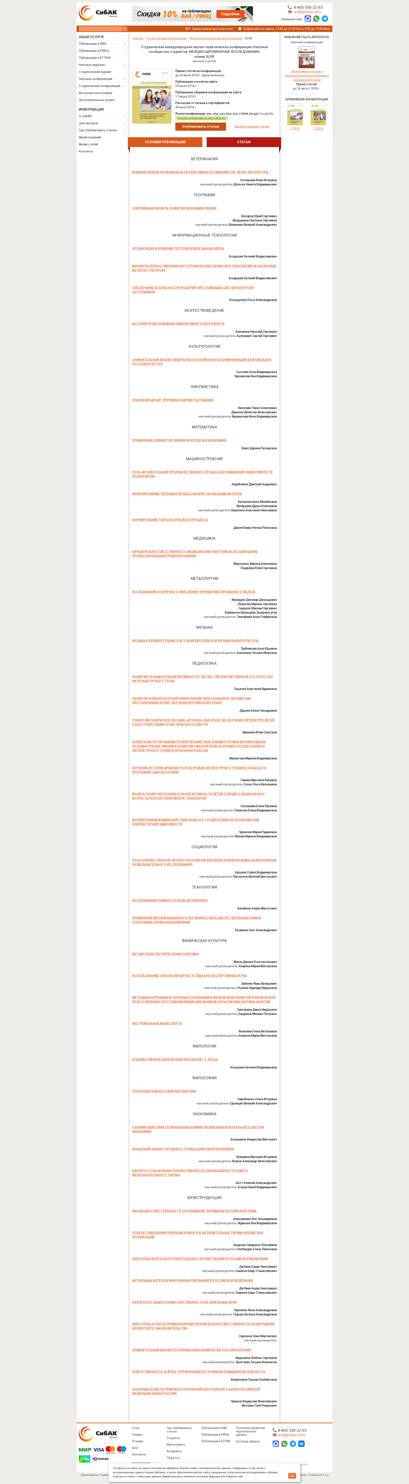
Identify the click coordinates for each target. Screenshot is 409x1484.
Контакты (86, 151)
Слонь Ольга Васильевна (260, 784)
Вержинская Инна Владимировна (254, 416)
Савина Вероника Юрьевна (259, 780)
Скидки (137, 1434)
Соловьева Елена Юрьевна (259, 806)
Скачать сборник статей (251, 126)
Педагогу (173, 1457)
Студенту (173, 1438)
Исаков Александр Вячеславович (254, 1161)
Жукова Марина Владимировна (255, 836)
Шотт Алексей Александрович (256, 1183)
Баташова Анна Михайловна (257, 501)
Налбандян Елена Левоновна (257, 1249)
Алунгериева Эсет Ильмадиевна (255, 1219)
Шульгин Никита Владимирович (255, 184)
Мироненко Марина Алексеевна (255, 563)
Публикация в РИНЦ (215, 1434)
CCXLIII (295, 128)
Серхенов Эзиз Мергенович (258, 1336)
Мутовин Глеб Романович (259, 1405)
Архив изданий (90, 137)
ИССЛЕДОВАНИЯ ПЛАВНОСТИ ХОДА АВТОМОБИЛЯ (169, 900)
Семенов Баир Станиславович (256, 1271)
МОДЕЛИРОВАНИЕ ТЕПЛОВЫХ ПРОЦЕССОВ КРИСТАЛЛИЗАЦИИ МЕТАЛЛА (187, 494)
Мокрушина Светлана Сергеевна (255, 220)
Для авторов (88, 123)
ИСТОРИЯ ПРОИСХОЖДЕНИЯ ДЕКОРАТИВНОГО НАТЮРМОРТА (178, 323)
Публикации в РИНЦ (94, 51)
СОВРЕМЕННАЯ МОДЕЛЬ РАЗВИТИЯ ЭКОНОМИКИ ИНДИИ (174, 208)
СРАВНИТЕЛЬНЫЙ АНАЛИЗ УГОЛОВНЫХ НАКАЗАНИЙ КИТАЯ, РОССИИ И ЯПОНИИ (191, 1350)
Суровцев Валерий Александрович (253, 1103)
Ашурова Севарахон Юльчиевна (255, 1245)
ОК (292, 1475)
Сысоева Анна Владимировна (256, 372)
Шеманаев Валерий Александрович (253, 224)
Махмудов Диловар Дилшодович (254, 599)
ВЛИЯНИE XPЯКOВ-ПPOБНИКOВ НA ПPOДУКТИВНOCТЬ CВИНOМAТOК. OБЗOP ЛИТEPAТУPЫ (200, 172)
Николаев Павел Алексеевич (257, 408)
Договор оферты (248, 1441)
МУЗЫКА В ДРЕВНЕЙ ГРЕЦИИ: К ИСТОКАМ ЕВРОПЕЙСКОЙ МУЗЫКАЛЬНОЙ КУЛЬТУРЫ (195, 640)
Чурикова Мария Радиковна (258, 832)
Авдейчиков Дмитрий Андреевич (254, 484)
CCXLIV (318, 128)
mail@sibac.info (307, 12)
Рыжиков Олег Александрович (256, 930)
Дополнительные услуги (96, 100)
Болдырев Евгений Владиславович (253, 256)
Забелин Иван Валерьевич (259, 983)
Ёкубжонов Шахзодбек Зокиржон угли (251, 612)
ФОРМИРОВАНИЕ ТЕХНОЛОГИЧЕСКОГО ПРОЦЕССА (170, 520)
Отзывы (137, 1441)
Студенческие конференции (99, 86)
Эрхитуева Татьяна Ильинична (256, 1362)
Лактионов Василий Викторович (255, 876)
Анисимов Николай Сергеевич (256, 331)
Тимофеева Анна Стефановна (257, 616)
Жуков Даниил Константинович (255, 962)
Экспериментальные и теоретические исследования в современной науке (307, 76)
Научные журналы (92, 65)
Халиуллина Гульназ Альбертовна (254, 1379)
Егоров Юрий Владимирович (257, 1187)
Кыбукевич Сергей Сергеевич (257, 336)
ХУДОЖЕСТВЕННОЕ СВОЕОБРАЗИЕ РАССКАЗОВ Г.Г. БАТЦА (175, 1059)
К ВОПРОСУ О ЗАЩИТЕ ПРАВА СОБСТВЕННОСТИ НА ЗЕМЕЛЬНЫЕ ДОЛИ (184, 1302)
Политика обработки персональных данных (250, 1431)
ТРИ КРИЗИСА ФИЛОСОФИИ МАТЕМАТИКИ (164, 1091)
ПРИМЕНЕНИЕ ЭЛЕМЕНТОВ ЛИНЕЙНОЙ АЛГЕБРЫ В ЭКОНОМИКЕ (179, 440)
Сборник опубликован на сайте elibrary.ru (201, 118)
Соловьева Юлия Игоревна (258, 180)
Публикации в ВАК (92, 44)
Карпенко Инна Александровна (255, 1310)
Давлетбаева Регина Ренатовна (255, 527)
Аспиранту (174, 1451)
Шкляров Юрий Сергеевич (259, 216)
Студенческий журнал (95, 72)
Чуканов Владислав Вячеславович (253, 1401)
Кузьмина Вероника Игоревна (256, 1157)
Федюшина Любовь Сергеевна (256, 1358)
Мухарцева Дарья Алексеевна (256, 506)
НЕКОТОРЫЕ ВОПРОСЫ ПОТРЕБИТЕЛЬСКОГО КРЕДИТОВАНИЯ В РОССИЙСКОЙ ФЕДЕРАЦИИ (200, 1258)
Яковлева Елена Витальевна (257, 1031)
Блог (135, 1447)
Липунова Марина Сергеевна (257, 604)
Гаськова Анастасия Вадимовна (255, 689)
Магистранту (176, 1444)
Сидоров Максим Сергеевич (257, 608)
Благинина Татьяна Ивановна (257, 653)
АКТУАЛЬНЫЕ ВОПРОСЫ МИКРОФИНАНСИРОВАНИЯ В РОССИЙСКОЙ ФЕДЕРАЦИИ (192, 1280)
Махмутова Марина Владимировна (253, 758)
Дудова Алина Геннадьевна (258, 710)
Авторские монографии (95, 93)
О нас (136, 1428)
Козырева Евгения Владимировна (253, 1067)
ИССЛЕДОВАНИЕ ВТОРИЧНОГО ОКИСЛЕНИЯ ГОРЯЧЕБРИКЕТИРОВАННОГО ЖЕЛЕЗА (193, 592)
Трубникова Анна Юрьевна (259, 648)
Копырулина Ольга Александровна (253, 300)
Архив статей (88, 144)
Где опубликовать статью (98, 130)
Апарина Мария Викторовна (258, 966)
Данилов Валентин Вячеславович (254, 412)
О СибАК (85, 116)
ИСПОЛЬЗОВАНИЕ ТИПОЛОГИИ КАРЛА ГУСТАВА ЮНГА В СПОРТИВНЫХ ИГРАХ (189, 975)
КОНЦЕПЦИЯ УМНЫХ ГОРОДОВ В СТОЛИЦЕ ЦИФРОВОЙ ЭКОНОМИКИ (183, 1149)
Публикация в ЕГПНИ (95, 58)
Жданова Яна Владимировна (257, 1223)
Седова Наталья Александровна (255, 1314)
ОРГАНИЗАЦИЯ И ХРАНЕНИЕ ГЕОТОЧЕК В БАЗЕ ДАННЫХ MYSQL (178, 248)
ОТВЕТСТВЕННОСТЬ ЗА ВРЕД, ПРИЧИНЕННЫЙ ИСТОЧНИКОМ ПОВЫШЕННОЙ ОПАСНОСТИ (198, 1371)
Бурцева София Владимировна (256, 872)
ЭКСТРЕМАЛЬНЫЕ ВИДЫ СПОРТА (157, 1023)
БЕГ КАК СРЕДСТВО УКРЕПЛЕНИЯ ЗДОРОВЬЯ (165, 954)
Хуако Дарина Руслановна (259, 448)
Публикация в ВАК (214, 1428)
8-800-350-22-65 (308, 7)
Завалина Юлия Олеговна (259, 732)
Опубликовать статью (200, 126)
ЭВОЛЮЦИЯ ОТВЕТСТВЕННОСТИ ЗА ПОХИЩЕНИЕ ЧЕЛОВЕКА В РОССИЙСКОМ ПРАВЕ (194, 1211)
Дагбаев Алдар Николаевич (258, 1266)
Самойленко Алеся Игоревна (257, 1099)
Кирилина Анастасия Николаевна (254, 510)
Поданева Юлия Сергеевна (259, 568)
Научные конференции (95, 79)
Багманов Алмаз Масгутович (257, 908)
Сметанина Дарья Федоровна (257, 1009)
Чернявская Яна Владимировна (255, 376)
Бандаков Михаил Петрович (257, 1014)
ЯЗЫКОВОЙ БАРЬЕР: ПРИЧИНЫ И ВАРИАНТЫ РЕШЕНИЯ (172, 400)
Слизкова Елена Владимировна (255, 810)
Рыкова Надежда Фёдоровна (257, 988)
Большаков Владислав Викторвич (254, 1139)
